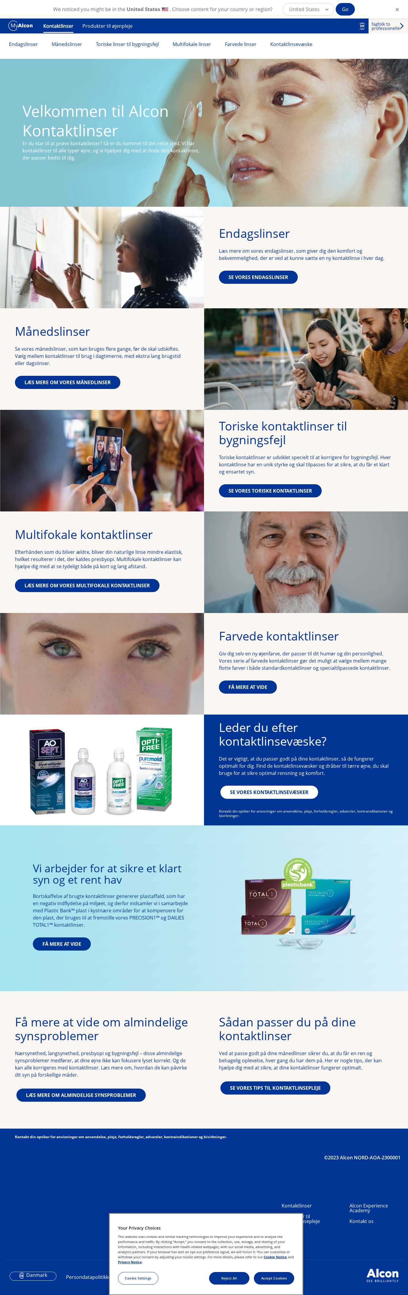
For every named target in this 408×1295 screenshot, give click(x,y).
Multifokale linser (192, 44)
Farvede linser (241, 44)
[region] (206, 1254)
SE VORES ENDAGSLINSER (258, 277)
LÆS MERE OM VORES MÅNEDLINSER (67, 382)
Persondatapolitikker (89, 1277)
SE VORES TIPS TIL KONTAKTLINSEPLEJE (275, 1088)
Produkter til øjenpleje (107, 26)
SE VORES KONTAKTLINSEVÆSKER (269, 792)
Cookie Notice (275, 1257)
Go (345, 9)
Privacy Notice (130, 1262)
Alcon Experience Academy (368, 1208)
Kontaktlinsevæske (291, 44)
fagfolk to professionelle (386, 26)
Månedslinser (67, 44)
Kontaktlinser (58, 26)
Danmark (36, 1275)
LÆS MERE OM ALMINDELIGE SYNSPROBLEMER (81, 1095)
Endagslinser (23, 44)
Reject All (229, 1278)
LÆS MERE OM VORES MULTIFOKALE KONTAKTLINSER (87, 585)
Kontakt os (361, 1221)
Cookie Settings (138, 1278)
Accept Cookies (274, 1278)
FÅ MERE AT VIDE (247, 687)
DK (362, 26)
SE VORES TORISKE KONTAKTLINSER (270, 491)
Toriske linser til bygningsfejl (127, 44)
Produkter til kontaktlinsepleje (301, 1219)
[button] (308, 9)
